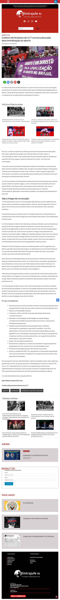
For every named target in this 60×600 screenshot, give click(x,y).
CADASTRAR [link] (9, 483)
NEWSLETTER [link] (8, 468)
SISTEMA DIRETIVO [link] (11, 558)
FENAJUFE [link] (9, 564)
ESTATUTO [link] (9, 563)
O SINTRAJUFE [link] (10, 557)
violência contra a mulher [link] (32, 391)
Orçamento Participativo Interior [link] (35, 518)
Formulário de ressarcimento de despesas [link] (38, 536)
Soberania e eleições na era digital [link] (35, 455)
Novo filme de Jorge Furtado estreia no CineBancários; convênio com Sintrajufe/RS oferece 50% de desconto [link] (16, 434)
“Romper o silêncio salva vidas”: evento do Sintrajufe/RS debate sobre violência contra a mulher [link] (45, 121)
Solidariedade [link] (28, 503)
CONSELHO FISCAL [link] (11, 560)
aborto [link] (5, 391)
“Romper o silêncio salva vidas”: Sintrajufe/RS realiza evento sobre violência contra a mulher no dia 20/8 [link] (45, 141)
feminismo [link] (15, 391)
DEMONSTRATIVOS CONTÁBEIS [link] (36, 557)
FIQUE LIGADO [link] (8, 495)
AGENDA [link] (6, 444)
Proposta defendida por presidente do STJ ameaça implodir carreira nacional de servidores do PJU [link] (44, 434)
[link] (56, 2)
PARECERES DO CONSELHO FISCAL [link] (33, 562)
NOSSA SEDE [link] (10, 561)
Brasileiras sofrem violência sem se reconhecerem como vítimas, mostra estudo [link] (16, 120)
